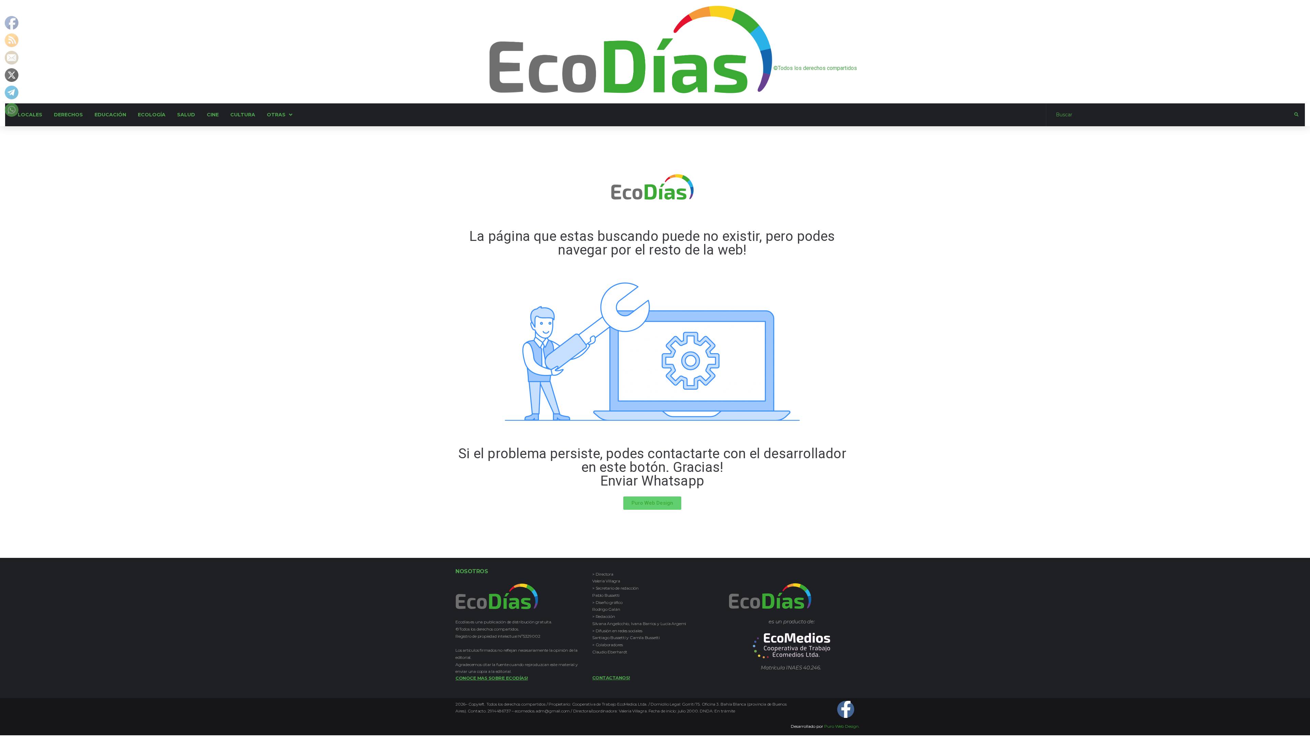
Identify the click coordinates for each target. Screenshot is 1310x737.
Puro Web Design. (842, 726)
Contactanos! (611, 677)
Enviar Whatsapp (652, 481)
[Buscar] (1170, 115)
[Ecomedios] (792, 646)
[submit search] (1296, 115)
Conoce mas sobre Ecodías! (491, 678)
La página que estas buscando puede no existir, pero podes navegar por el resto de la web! (652, 243)
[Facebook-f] (845, 709)
